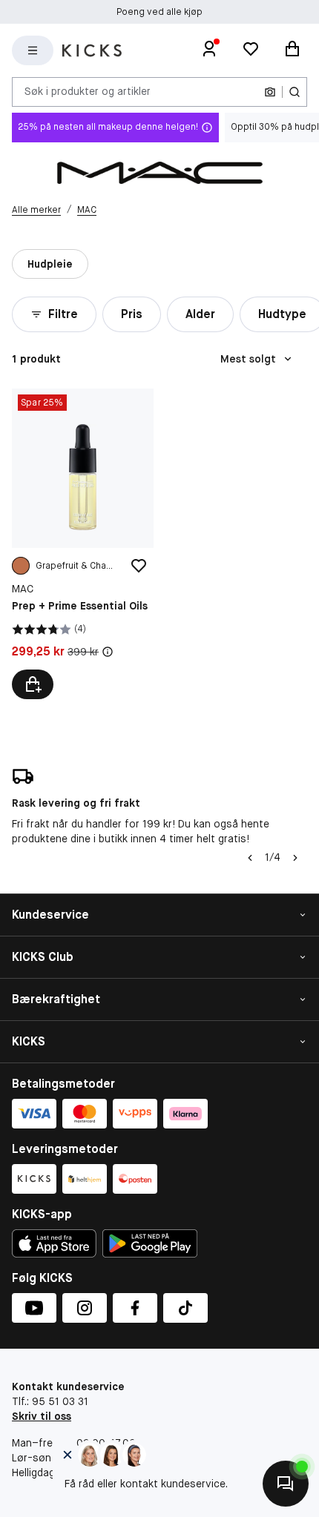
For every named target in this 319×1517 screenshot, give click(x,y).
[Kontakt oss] (286, 1484)
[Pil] (295, 858)
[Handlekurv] (292, 50)
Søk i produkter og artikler (87, 91)
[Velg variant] (32, 684)
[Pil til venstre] (250, 858)
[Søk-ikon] (294, 92)
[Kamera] (270, 92)
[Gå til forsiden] (92, 50)
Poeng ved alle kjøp (159, 12)
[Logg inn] (209, 50)
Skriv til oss (41, 1416)
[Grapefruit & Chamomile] (21, 566)
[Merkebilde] (159, 172)
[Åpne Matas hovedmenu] (32, 50)
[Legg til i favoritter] (139, 566)
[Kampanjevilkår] (108, 652)
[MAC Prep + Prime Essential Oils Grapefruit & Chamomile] (83, 544)
